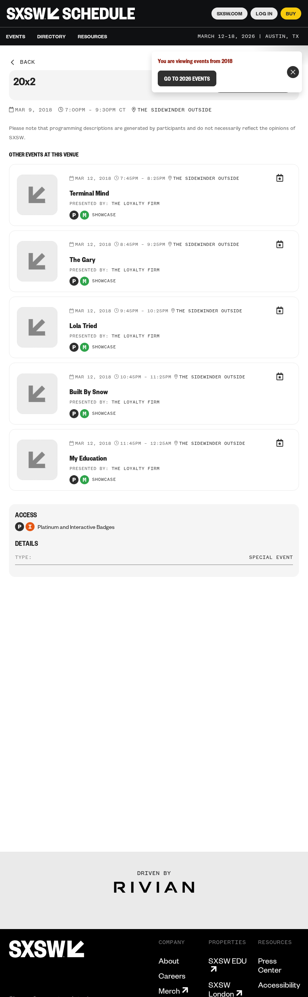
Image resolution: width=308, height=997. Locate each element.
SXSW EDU (227, 960)
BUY (291, 14)
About (169, 960)
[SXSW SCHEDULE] (71, 14)
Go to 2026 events (187, 78)
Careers (172, 975)
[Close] (293, 72)
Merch (169, 990)
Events (15, 36)
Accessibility (279, 984)
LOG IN (264, 14)
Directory (51, 36)
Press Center (269, 965)
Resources (92, 36)
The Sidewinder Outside (174, 110)
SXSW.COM (229, 14)
